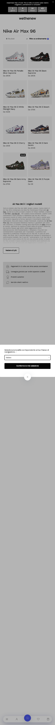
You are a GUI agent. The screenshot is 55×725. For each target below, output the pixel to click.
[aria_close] (27, 376)
